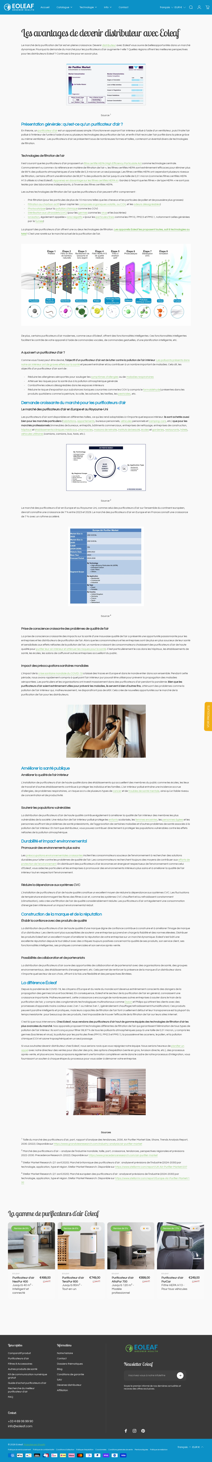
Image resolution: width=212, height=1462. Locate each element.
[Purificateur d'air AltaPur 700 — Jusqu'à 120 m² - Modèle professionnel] (130, 1245)
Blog (59, 1369)
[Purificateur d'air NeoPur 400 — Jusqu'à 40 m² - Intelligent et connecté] (31, 1245)
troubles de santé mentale (143, 791)
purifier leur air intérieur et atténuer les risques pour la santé (71, 649)
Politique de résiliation (158, 1450)
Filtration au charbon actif (43, 204)
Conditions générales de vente (120, 1450)
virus (104, 212)
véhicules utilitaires (32, 434)
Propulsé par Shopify (34, 1444)
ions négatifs (74, 217)
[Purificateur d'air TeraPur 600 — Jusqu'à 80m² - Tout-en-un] (81, 1245)
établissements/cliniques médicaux (56, 429)
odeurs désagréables (147, 204)
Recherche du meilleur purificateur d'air (21, 1390)
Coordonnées (100, 1450)
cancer (117, 791)
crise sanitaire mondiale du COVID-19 (60, 673)
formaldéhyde (151, 389)
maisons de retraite (105, 429)
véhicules (126, 421)
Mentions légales (141, 1450)
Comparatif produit (19, 1353)
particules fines (105, 217)
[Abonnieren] (180, 1375)
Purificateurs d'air (18, 1358)
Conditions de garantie (70, 1374)
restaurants (172, 429)
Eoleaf (16, 1273)
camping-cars (157, 421)
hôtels (183, 429)
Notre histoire (65, 1353)
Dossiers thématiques (70, 1363)
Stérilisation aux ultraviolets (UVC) (47, 212)
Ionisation (34, 217)
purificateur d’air (47, 130)
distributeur (109, 45)
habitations (69, 421)
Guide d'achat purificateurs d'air (27, 1383)
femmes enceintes (146, 819)
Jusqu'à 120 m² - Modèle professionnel (123, 1285)
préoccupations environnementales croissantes (54, 855)
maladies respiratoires (140, 377)
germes (82, 212)
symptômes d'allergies (105, 377)
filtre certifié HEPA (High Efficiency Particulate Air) (113, 163)
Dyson (128, 1002)
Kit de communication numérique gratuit (27, 1376)
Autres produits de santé (22, 1369)
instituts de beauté (129, 429)
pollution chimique (67, 208)
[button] (166, 7)
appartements (86, 421)
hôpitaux (26, 429)
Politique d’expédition (84, 1450)
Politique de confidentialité (43, 1450)
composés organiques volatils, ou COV (102, 204)
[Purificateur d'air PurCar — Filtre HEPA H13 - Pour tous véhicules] (180, 1245)
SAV (59, 1379)
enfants (113, 819)
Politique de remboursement (19, 1450)
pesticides (124, 393)
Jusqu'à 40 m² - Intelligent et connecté (23, 1285)
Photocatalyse (36, 208)
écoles (145, 429)
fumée (39, 221)
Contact (62, 1358)
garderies (158, 429)
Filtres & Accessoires (20, 1363)
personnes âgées (172, 819)
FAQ (10, 1397)
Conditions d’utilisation (65, 1450)
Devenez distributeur (69, 1385)
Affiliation (62, 1390)
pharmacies (85, 429)
